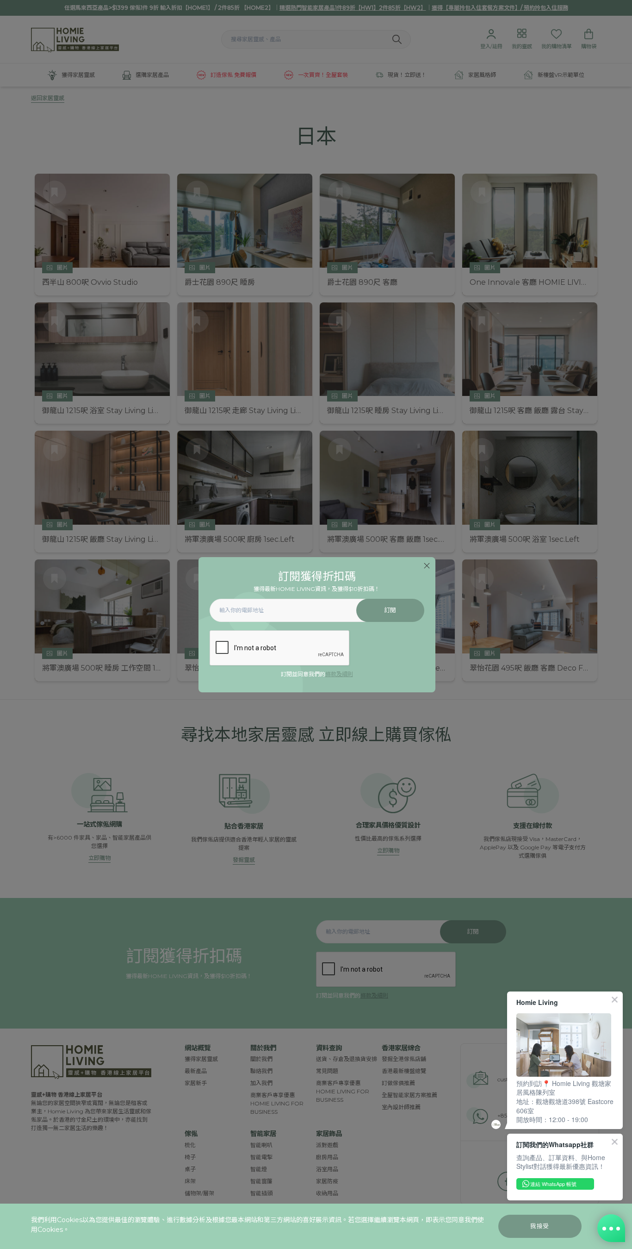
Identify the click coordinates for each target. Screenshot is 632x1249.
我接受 (539, 1226)
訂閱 (390, 610)
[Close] (427, 566)
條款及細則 (339, 674)
